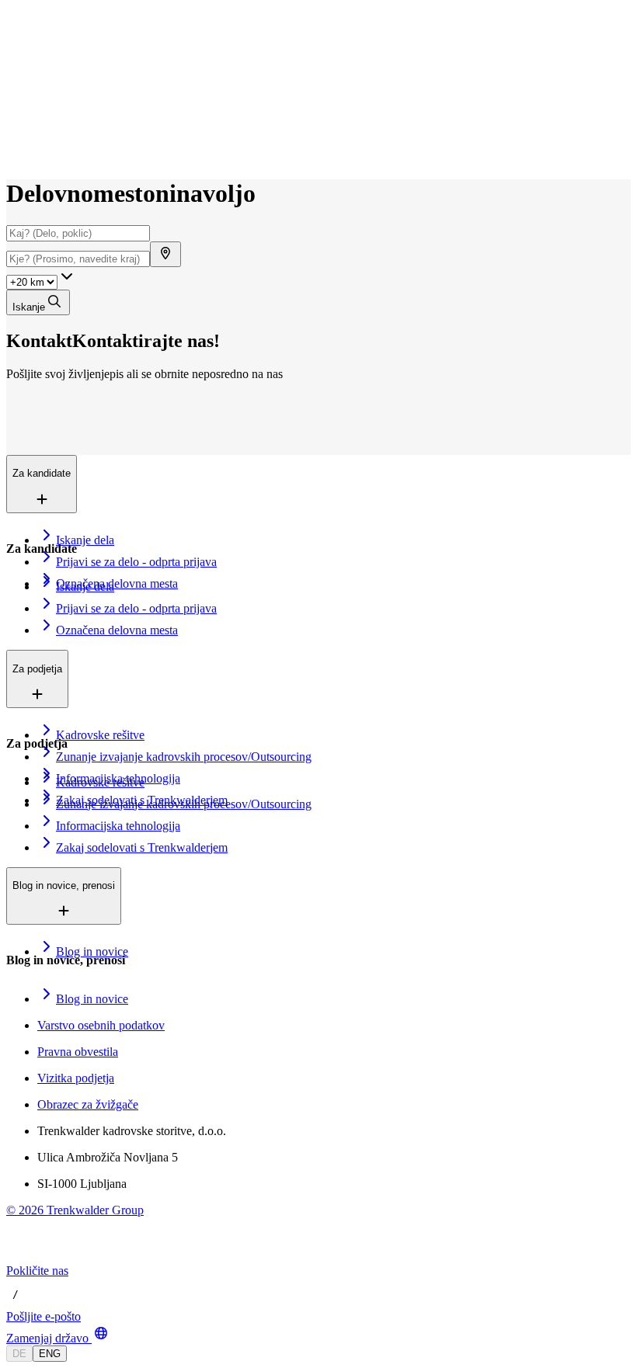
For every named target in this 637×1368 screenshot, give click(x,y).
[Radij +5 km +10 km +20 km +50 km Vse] (41, 281)
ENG (50, 1353)
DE (19, 1353)
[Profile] (18, 153)
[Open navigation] (12, 45)
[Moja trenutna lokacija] (165, 254)
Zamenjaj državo (47, 1338)
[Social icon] (21, 1256)
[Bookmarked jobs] (15, 136)
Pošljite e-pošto (43, 1316)
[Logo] (63, 26)
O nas (57, 101)
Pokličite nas (37, 1270)
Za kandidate (73, 69)
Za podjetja (68, 85)
